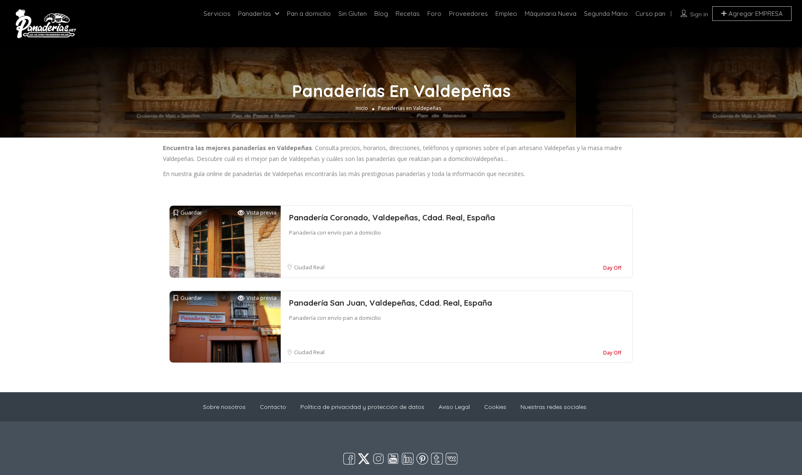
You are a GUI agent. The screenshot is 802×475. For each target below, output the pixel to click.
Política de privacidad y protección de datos (362, 407)
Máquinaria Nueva (550, 14)
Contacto (273, 407)
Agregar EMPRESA (755, 14)
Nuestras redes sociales (553, 407)
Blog (381, 14)
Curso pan (650, 14)
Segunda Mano (606, 14)
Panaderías (254, 14)
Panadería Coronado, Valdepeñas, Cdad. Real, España (392, 217)
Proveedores (468, 14)
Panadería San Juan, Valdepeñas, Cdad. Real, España (390, 303)
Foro (434, 14)
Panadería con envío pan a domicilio (335, 232)
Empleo (506, 14)
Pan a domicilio (309, 14)
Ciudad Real (309, 267)
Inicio (361, 108)
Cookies (495, 407)
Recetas (408, 14)
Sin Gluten (352, 14)
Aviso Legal (454, 407)
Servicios (217, 14)
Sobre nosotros (224, 407)
